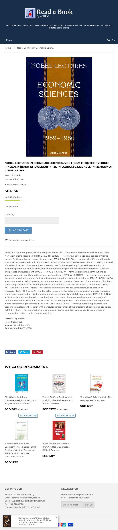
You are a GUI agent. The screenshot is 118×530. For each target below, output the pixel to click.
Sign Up (88, 505)
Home (8, 48)
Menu (9, 40)
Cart (113, 40)
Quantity (9, 214)
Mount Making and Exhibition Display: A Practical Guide (34, 522)
